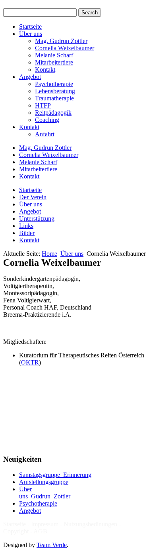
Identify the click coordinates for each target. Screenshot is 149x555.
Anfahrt (44, 134)
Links (26, 225)
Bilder (27, 232)
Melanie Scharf (54, 55)
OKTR (30, 362)
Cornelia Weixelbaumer (64, 48)
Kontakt (45, 69)
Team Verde (52, 544)
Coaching (47, 119)
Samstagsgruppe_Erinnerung (55, 474)
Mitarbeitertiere (54, 62)
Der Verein (32, 197)
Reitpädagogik (53, 112)
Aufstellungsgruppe (43, 482)
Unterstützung (36, 218)
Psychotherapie (54, 83)
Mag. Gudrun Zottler (61, 40)
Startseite (30, 26)
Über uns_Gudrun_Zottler (44, 493)
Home (49, 253)
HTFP (43, 105)
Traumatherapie (54, 98)
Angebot (30, 76)
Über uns (30, 33)
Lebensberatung (55, 91)
